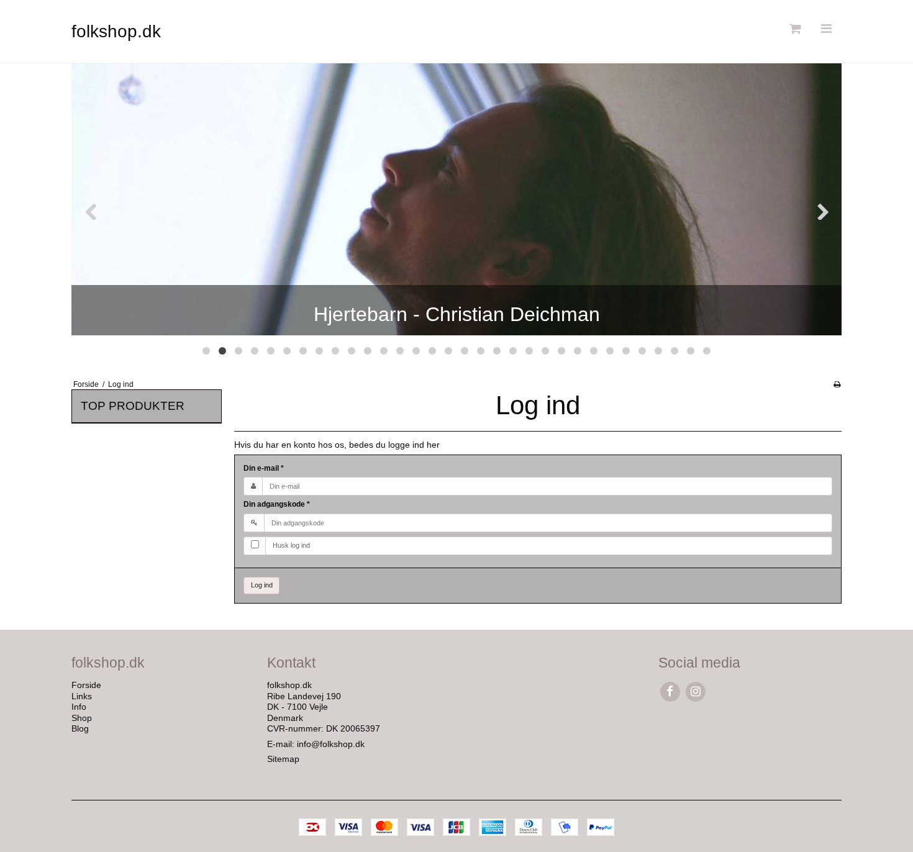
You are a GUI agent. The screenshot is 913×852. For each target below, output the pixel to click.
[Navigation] (826, 28)
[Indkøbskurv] (793, 28)
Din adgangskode (276, 504)
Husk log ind (291, 545)
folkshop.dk (116, 31)
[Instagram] (695, 691)
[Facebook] (669, 691)
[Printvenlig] (837, 384)
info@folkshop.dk (331, 744)
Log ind (262, 585)
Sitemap (283, 759)
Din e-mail (263, 468)
